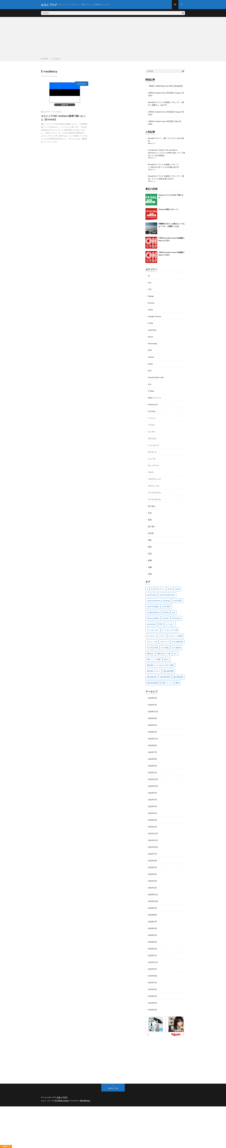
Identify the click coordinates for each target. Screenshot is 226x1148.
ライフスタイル (154, 492)
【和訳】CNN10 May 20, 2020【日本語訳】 (166, 86)
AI (149, 276)
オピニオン (152, 438)
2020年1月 (152, 955)
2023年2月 (152, 766)
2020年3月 (152, 949)
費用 (177, 683)
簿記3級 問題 (168, 671)
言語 (150, 553)
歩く (175, 653)
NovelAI (166, 618)
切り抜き (151, 506)
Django (151, 296)
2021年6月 (152, 860)
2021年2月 (152, 888)
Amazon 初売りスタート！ (169, 209)
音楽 (150, 574)
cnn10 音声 (166, 606)
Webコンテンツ (154, 398)
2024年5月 (152, 725)
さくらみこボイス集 (169, 630)
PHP (150, 350)
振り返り (151, 526)
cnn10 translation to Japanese (158, 601)
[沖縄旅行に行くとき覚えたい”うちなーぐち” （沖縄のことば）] (151, 228)
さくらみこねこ (153, 630)
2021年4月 (152, 874)
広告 (150, 513)
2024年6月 (152, 718)
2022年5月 (152, 806)
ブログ (151, 472)
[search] (183, 13)
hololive (166, 612)
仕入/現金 (164, 648)
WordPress (85, 1101)
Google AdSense (153, 612)
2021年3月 (152, 881)
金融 (150, 567)
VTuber (151, 391)
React (150, 364)
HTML (150, 323)
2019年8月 (152, 976)
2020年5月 (152, 935)
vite (149, 384)
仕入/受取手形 (177, 642)
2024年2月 (152, 732)
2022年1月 (152, 827)
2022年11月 (153, 786)
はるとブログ (62, 1097)
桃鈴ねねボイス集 (164, 653)
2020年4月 (152, 942)
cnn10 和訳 (177, 601)
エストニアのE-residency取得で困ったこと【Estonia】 (63, 117)
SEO (150, 370)
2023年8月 (152, 745)
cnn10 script (151, 595)
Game (150, 309)
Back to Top (113, 1088)
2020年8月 (152, 915)
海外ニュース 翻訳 (154, 659)
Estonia (83, 84)
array (170, 589)
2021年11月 (153, 840)
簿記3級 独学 (152, 677)
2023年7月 (152, 752)
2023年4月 (152, 759)
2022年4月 (152, 813)
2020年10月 (153, 901)
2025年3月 (152, 698)
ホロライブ (164, 642)
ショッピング (153, 445)
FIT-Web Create (62, 1101)
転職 (150, 560)
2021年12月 (153, 833)
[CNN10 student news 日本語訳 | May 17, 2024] (151, 257)
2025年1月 (152, 705)
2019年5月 (152, 996)
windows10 (152, 404)
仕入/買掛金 (176, 648)
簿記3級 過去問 (153, 683)
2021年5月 (152, 867)
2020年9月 (152, 908)
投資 (150, 520)
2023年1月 (152, 772)
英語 (150, 547)
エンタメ (151, 431)
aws (149, 282)
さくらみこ (170, 624)
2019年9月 (152, 969)
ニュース (151, 459)
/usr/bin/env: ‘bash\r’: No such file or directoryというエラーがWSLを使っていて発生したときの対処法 (166, 153)
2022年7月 (152, 799)
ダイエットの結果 (175, 636)
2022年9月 (152, 793)
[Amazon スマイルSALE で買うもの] (151, 200)
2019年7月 (152, 982)
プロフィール (153, 486)
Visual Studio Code (156, 377)
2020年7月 (152, 921)
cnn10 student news (167, 595)
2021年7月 (152, 854)
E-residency (58, 111)
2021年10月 (153, 847)
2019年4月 (152, 1003)
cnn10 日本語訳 (153, 606)
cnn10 (177, 589)
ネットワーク (153, 465)
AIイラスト (160, 589)
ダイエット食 (152, 642)
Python (151, 357)
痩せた (166, 659)
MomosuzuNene (153, 618)
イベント (151, 418)
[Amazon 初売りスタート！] (151, 214)
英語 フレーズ (167, 683)
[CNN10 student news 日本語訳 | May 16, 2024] (151, 243)
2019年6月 (152, 989)
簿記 (150, 540)
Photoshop (152, 343)
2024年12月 (153, 711)
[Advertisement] (113, 38)
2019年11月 (153, 962)
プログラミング (154, 479)
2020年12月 (153, 894)
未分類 (151, 533)
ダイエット (152, 452)
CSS (149, 289)
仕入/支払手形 (152, 648)
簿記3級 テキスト (153, 671)
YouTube (152, 411)
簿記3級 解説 (178, 677)
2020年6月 (152, 928)
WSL (160, 624)
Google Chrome (154, 316)
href (173, 612)
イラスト (151, 425)
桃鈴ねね (150, 653)
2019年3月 (152, 1010)
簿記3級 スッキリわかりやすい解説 (160, 665)
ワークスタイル (154, 499)
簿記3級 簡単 (165, 677)
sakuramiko (151, 624)
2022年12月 (153, 779)
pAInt (150, 337)
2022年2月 (152, 820)
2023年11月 (153, 738)
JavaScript (152, 330)
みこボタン (151, 636)
